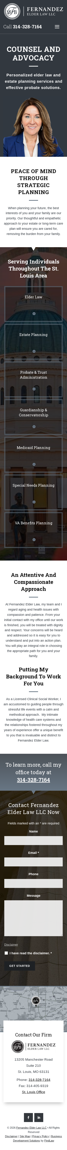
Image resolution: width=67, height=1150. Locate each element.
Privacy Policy (40, 1136)
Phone (33, 874)
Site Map (25, 1136)
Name (33, 831)
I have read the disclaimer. (31, 953)
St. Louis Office (33, 1092)
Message (33, 895)
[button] (57, 26)
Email (33, 853)
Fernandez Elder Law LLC (31, 1127)
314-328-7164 (27, 26)
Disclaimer (11, 944)
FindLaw (49, 1140)
